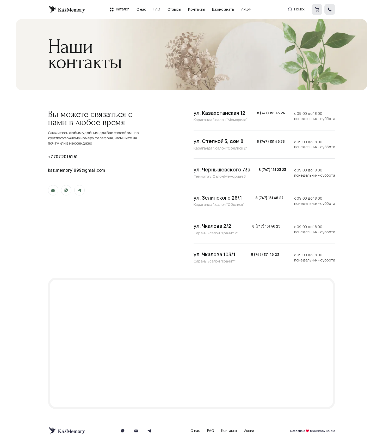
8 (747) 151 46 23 (265, 254)
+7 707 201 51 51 (63, 156)
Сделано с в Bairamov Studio (312, 431)
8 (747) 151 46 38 (271, 141)
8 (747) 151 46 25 (266, 226)
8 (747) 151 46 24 (271, 113)
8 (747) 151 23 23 (272, 170)
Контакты (229, 431)
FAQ (210, 431)
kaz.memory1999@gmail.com (76, 170)
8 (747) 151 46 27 (269, 198)
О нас (195, 431)
